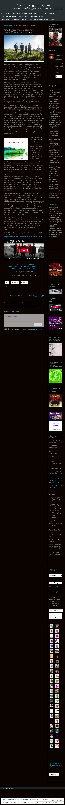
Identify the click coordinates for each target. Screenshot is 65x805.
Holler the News (37, 16)
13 (53, 480)
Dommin (20, 303)
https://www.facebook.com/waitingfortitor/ (23, 266)
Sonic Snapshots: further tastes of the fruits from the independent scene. (28, 19)
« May (51, 487)
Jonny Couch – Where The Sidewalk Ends (54, 451)
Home (8, 13)
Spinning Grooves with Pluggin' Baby (55, 505)
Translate (55, 586)
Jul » (55, 487)
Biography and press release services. (26, 13)
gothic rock (37, 303)
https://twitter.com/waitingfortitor (24, 268)
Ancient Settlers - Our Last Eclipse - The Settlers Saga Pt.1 (55, 547)
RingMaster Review (12, 32)
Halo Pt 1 (7, 305)
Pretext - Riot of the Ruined (54, 493)
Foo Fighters (28, 303)
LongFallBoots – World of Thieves (55, 462)
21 (56, 483)
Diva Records (12, 303)
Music (11, 25)
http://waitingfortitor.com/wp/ (23, 264)
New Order (24, 305)
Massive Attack (15, 305)
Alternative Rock (31, 302)
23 (61, 483)
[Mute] (59, 309)
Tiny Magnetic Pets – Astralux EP (55, 457)
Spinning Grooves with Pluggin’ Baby (14, 16)
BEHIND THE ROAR (49, 13)
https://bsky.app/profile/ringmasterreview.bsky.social (55, 765)
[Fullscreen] (61, 309)
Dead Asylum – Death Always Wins (36, 296)
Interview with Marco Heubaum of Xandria (55, 554)
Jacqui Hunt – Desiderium (53, 446)
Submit (53, 774)
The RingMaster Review (32, 6)
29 (59, 485)
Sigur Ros (20, 307)
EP (14, 25)
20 (53, 483)
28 (56, 485)
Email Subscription (54, 592)
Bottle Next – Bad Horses (13, 295)
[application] (55, 307)
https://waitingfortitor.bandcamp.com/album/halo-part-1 (23, 236)
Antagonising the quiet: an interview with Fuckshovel (55, 499)
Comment (38, 324)
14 (55, 480)
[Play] (51, 309)
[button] (50, 270)
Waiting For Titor (29, 307)
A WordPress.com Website (8, 788)
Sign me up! (55, 616)
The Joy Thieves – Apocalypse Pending (56, 441)
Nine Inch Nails (33, 305)
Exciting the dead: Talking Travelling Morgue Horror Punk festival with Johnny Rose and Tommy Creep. (55, 513)
